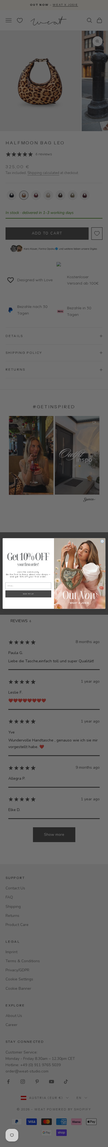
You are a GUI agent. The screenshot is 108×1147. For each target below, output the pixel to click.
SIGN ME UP (28, 594)
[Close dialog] (102, 541)
